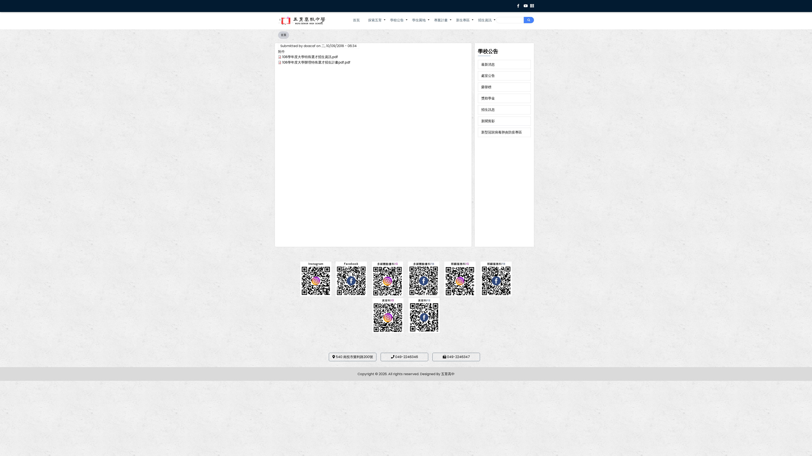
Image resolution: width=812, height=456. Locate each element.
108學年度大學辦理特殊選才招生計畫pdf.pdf (316, 62)
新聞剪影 (488, 121)
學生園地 (421, 22)
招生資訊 (487, 22)
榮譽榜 (486, 87)
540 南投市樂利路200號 (354, 356)
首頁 (356, 20)
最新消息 (488, 64)
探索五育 (377, 22)
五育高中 (448, 374)
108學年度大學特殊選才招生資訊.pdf (310, 56)
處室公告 (488, 75)
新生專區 (465, 22)
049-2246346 (406, 356)
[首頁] (307, 20)
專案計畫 (443, 22)
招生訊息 (488, 109)
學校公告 (399, 22)
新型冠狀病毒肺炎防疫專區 (501, 132)
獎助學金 (488, 98)
